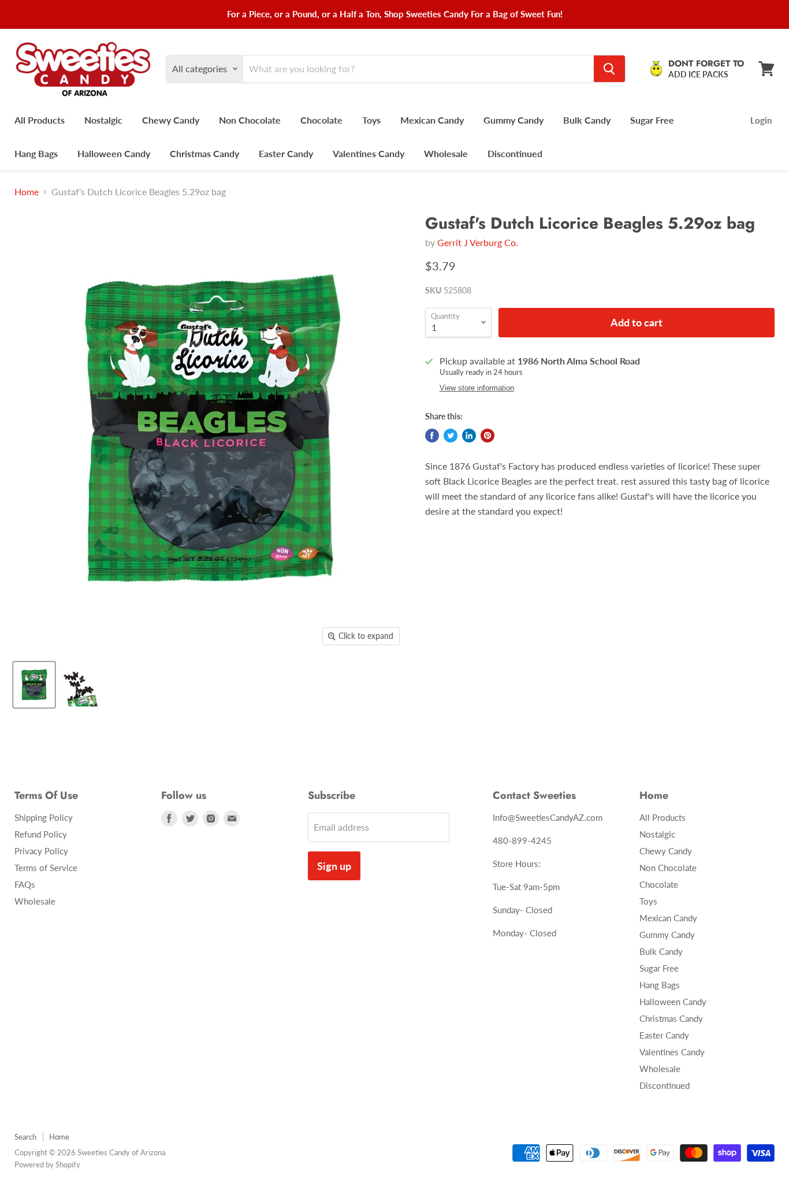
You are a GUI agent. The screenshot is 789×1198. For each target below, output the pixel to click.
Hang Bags (36, 153)
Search (25, 1136)
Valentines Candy (368, 153)
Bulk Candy (587, 119)
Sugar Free (652, 119)
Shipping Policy (43, 817)
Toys (371, 119)
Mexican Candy (432, 119)
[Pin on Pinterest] (487, 435)
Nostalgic (103, 119)
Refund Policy (40, 834)
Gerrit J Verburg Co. (477, 242)
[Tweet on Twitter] (450, 435)
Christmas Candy (204, 153)
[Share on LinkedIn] (469, 435)
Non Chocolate (250, 119)
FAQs (24, 884)
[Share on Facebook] (432, 435)
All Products (39, 119)
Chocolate (321, 119)
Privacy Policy (41, 851)
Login (761, 120)
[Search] (609, 68)
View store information (477, 388)
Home (26, 192)
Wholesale (446, 153)
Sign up (334, 866)
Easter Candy (286, 153)
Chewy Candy (170, 119)
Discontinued (514, 153)
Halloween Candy (113, 153)
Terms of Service (45, 867)
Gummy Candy (513, 119)
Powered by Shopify (47, 1164)
